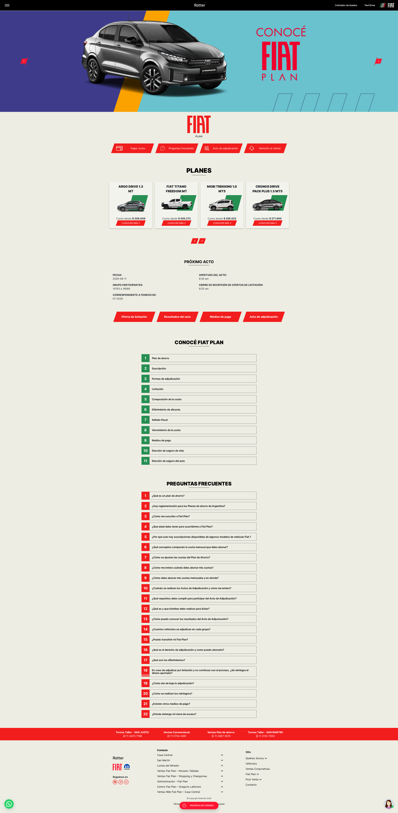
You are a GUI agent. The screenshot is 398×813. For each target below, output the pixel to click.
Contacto (251, 784)
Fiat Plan (251, 774)
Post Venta (252, 779)
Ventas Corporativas (258, 768)
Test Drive (369, 5)
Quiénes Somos (255, 758)
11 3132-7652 (266, 736)
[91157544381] (126, 782)
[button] (22, 57)
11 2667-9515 (222, 736)
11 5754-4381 (178, 736)
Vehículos (251, 763)
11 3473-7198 (133, 736)
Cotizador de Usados (346, 5)
